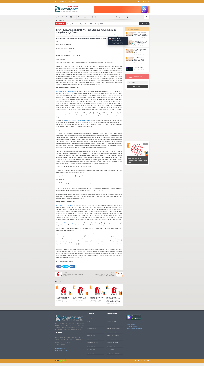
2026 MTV (89, 321)
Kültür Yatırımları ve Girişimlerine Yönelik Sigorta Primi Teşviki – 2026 (139, 60)
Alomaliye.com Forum (92, 353)
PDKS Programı (110, 349)
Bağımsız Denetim (92, 346)
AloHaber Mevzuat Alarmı (113, 353)
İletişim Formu (59, 350)
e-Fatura (89, 325)
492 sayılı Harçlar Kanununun (64, 205)
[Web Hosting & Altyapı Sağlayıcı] (60, 360)
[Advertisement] (137, 115)
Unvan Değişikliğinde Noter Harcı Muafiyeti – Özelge (80, 297)
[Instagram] (148, 1)
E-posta (111, 35)
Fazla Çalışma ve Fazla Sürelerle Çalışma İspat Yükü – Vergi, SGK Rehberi (140, 34)
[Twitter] (138, 1)
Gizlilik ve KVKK (131, 324)
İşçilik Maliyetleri (91, 335)
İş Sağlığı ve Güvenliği (92, 339)
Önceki (65, 272)
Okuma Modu (118, 35)
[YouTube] (146, 1)
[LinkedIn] (143, 1)
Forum (56, 1)
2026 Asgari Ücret (91, 318)
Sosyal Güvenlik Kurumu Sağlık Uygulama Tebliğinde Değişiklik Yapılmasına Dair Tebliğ (93, 24)
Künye (65, 350)
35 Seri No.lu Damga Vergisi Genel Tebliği (76, 120)
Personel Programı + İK (112, 321)
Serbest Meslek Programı (113, 328)
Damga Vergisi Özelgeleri (80, 35)
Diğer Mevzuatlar (98, 17)
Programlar (121, 17)
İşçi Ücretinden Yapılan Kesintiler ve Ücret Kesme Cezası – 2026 (140, 51)
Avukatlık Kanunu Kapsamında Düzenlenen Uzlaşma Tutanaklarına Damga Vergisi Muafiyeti (113, 299)
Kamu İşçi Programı (112, 346)
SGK (81, 17)
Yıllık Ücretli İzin (91, 332)
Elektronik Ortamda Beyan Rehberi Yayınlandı (73, 275)
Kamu (88, 17)
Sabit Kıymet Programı (112, 332)
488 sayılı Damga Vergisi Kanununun (67, 91)
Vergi (73, 17)
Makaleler (110, 17)
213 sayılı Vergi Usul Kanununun (73, 223)
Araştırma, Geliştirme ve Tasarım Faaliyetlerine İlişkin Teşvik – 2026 (140, 42)
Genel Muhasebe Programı (114, 325)
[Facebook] (141, 1)
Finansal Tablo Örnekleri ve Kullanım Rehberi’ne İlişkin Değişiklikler (105, 274)
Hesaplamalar (62, 20)
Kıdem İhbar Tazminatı (112, 342)
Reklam (62, 1)
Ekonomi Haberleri (63, 17)
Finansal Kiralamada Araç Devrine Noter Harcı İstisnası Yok (63, 298)
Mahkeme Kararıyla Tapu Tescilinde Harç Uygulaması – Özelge (97, 298)
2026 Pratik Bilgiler (138, 67)
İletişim (74, 1)
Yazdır (105, 35)
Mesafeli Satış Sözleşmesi (134, 328)
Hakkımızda (68, 1)
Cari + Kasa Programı (112, 339)
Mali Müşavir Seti (111, 318)
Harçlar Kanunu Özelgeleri (92, 35)
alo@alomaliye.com (60, 348)
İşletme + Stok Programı (113, 335)
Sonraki (112, 272)
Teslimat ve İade (132, 326)
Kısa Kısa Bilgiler (91, 349)
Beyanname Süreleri (92, 342)
